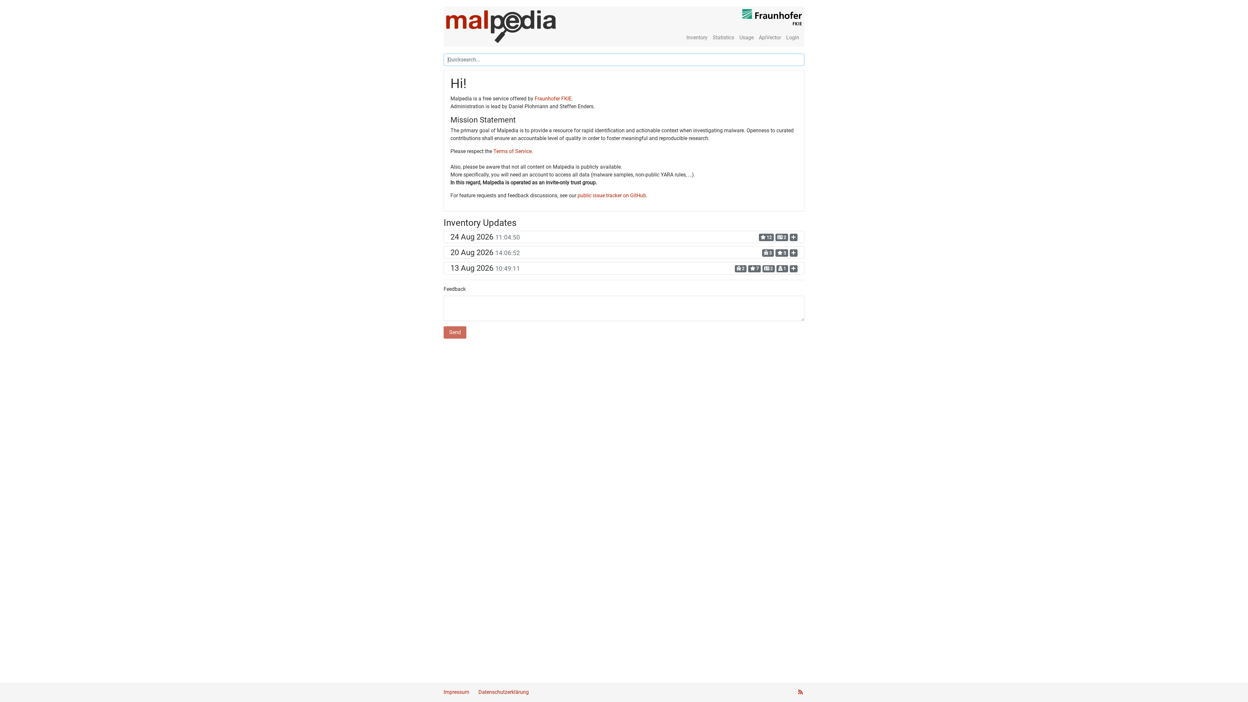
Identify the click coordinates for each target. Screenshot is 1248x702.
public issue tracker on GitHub (612, 195)
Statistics (723, 37)
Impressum (456, 692)
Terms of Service (512, 151)
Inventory (697, 37)
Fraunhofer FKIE (553, 99)
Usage (746, 37)
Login (792, 37)
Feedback (455, 289)
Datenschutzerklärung (503, 692)
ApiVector (770, 37)
